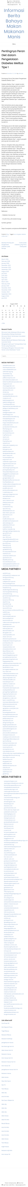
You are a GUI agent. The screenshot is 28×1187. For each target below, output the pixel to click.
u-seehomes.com (8, 492)
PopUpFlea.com (7, 441)
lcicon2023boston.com (9, 562)
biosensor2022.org (8, 600)
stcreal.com (6, 439)
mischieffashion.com (9, 496)
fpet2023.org (6, 504)
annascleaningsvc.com (10, 873)
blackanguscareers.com (11, 975)
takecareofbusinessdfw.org (11, 416)
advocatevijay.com (8, 523)
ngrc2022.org (6, 508)
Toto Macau (5, 1089)
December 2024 (6, 288)
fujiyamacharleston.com (10, 694)
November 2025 (6, 267)
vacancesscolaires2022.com (11, 566)
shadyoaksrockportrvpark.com (12, 641)
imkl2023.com (7, 553)
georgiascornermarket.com (11, 665)
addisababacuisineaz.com (11, 1012)
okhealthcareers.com (9, 365)
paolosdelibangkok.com (10, 729)
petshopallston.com (9, 834)
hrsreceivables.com (8, 457)
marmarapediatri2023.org (10, 592)
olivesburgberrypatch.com (11, 883)
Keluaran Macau (6, 1035)
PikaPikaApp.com (8, 414)
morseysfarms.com (8, 749)
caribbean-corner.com (10, 945)
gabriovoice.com (8, 826)
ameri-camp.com (7, 455)
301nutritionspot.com (10, 957)
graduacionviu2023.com (11, 861)
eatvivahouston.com (10, 816)
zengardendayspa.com (10, 865)
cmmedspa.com (8, 934)
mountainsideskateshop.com (12, 953)
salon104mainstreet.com (10, 675)
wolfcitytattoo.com (9, 875)
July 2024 (4, 298)
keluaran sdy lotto (7, 1150)
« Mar (3, 323)
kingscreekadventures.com (10, 423)
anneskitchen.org (9, 844)
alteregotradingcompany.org (11, 531)
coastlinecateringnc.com (11, 789)
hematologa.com (9, 804)
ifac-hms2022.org (8, 606)
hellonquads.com (8, 628)
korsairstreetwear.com (10, 832)
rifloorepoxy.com (9, 891)
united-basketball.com (10, 855)
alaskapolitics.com (8, 390)
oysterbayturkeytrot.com (11, 877)
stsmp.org (6, 392)
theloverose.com (9, 824)
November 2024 (6, 290)
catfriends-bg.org (8, 371)
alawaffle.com (8, 851)
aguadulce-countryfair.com (10, 708)
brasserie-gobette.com (9, 745)
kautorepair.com (7, 645)
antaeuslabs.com (8, 425)
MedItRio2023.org (8, 560)
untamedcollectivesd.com (11, 908)
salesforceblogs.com (9, 402)
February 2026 (6, 261)
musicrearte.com (7, 747)
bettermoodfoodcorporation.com (12, 382)
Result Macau (5, 1123)
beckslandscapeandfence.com (12, 785)
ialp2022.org (6, 602)
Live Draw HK (5, 1023)
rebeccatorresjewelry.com (10, 445)
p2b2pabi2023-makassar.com (11, 575)
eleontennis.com (7, 515)
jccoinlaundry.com (8, 643)
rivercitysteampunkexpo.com (12, 949)
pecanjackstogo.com (10, 863)
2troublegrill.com (9, 898)
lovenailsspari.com (8, 682)
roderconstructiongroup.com (11, 622)
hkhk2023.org (7, 545)
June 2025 (4, 275)
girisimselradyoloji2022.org (11, 596)
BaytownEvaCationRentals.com (12, 406)
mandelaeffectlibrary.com (10, 396)
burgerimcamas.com (10, 1014)
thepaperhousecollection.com (12, 914)
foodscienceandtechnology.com (13, 1008)
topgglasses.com (9, 838)
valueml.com (6, 443)
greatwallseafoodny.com (11, 822)
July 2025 (4, 273)
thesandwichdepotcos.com (10, 472)
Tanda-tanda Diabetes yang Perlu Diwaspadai (20, 244)
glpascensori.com (9, 889)
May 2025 (4, 277)
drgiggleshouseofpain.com (10, 474)
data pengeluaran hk (13, 4)
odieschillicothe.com (8, 653)
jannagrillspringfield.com (10, 692)
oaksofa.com (6, 767)
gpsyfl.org (6, 774)
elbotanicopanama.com (9, 639)
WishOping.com (7, 429)
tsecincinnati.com (8, 620)
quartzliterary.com (8, 686)
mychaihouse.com (8, 720)
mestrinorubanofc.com (10, 983)
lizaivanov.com (8, 806)
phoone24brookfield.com (10, 733)
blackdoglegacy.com (9, 814)
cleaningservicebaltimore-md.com (13, 783)
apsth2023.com (7, 558)
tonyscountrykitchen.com (10, 716)
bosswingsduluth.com (9, 712)
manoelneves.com (8, 394)
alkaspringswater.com (9, 677)
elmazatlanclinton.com (9, 649)
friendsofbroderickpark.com (11, 688)
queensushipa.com (8, 451)
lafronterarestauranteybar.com (13, 879)
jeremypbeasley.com (9, 470)
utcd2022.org (6, 598)
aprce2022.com (7, 533)
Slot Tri (4, 1085)
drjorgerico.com (7, 449)
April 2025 (4, 280)
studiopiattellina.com (9, 690)
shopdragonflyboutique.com (11, 739)
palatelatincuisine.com (10, 812)
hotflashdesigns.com (9, 476)
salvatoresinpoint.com (9, 486)
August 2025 (5, 271)
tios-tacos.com (8, 857)
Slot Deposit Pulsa (7, 1027)
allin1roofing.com (9, 926)
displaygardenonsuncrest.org (11, 755)
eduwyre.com (6, 498)
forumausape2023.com (9, 551)
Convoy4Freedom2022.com (10, 541)
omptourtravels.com (10, 992)
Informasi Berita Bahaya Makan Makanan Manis (14, 23)
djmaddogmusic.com (10, 922)
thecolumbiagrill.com (9, 583)
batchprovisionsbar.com (10, 743)
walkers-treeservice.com (11, 904)
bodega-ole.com (8, 979)
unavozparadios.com (9, 635)
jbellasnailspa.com (8, 718)
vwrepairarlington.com (10, 781)
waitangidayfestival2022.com (11, 564)
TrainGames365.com (9, 404)
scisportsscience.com (10, 1010)
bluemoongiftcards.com (11, 947)
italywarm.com (8, 1002)
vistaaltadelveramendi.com (11, 787)
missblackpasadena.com (11, 842)
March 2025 (5, 282)
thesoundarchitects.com (11, 924)
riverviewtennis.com (8, 751)
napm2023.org (7, 547)
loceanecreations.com (10, 961)
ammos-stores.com (9, 959)
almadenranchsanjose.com (10, 521)
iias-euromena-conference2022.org (13, 610)
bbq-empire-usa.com (9, 757)
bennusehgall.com (8, 618)
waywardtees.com (8, 376)
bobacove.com (7, 731)
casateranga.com (9, 900)
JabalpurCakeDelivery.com (10, 408)
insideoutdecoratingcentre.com (12, 484)
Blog (7, 234)
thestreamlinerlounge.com (11, 981)
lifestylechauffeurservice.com (11, 480)
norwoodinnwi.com (9, 971)
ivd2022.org (6, 612)
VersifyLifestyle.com (8, 421)
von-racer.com (7, 671)
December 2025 (6, 265)
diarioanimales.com (8, 630)
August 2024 (5, 296)
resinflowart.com (9, 828)
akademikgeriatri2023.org (10, 590)
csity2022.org (6, 614)
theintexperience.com (9, 367)
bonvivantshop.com (8, 433)
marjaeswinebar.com (9, 647)
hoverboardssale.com (9, 388)
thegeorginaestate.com (9, 725)
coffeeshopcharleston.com (10, 673)
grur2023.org (6, 543)
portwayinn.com (8, 920)
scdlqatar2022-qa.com (9, 581)
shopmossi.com (8, 906)
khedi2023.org (7, 588)
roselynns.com (7, 398)
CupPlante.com (7, 435)
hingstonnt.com (7, 384)
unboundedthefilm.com (9, 369)
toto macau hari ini (7, 1058)
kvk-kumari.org (8, 1006)
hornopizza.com (8, 799)
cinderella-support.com (9, 461)
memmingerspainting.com (10, 468)
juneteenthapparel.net (10, 1000)
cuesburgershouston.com (11, 791)
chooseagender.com (8, 386)
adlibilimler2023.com (9, 525)
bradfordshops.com (8, 519)
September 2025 (6, 269)
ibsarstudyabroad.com (9, 616)
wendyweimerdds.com (9, 453)
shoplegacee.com (8, 431)
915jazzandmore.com (9, 706)
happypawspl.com (8, 661)
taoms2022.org (7, 608)
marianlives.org (7, 374)
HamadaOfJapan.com (9, 418)
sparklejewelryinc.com (10, 867)
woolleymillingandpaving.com (12, 894)
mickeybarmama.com (9, 735)
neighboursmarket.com (11, 973)
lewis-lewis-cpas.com (9, 513)
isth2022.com (6, 573)
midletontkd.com (9, 936)
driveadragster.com (9, 802)
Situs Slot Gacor (6, 1081)
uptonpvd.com (8, 896)
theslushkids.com (9, 885)
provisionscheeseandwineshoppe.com (14, 585)
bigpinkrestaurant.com (9, 463)
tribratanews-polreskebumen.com (14, 994)
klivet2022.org (7, 604)
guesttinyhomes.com (10, 808)
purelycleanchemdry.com (10, 427)
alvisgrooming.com (8, 722)
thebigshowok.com (9, 818)
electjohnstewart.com (10, 990)
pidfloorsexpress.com (9, 378)
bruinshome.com (9, 871)
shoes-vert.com (7, 637)
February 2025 (6, 284)
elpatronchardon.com (9, 696)
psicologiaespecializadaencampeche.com (15, 793)
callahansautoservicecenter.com (12, 663)
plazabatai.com (7, 624)
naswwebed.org (7, 527)
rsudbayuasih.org (9, 996)
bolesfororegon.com (10, 977)
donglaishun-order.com (9, 698)
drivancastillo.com (9, 932)
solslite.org (7, 918)
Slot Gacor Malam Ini (8, 1100)
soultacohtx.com (7, 769)
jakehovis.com (7, 710)
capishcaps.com (7, 772)
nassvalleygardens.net (10, 988)
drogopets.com (7, 761)
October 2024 (5, 292)
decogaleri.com (7, 632)
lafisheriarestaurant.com (10, 704)
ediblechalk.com (7, 763)
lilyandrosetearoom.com (11, 881)
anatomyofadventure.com (11, 930)
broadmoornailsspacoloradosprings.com (16, 840)
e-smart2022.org (7, 506)
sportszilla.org (7, 741)
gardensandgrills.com (10, 939)
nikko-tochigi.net (9, 943)
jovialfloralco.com (8, 488)
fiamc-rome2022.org (8, 700)
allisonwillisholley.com (10, 916)
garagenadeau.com (8, 478)
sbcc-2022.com (7, 537)
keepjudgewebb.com (10, 928)
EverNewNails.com (8, 482)
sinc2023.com (6, 579)
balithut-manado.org (9, 529)
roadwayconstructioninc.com (11, 737)
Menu (14, 44)
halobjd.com (6, 410)
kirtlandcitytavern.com (10, 955)
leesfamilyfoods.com (9, 511)
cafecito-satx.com (9, 859)
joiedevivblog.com (9, 965)
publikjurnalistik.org (10, 998)
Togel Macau (5, 1031)
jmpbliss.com (6, 447)
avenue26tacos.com (9, 836)
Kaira (15, 1183)
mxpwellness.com (9, 910)
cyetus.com (6, 517)
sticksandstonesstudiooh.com (12, 902)
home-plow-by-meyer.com (11, 810)
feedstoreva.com (7, 759)
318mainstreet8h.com (9, 680)
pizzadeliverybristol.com (10, 657)
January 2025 (5, 286)
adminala (21, 73)
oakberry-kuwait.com (9, 684)
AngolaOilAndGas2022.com (10, 539)
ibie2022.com (6, 535)
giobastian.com (8, 887)
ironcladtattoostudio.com (11, 869)
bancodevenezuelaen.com (10, 380)
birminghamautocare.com (10, 714)
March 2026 (5, 259)
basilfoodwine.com (9, 941)
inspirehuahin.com (8, 466)
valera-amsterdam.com (10, 967)
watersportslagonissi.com (10, 494)
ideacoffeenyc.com (8, 651)
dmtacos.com (7, 795)
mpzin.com (6, 437)
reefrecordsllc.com (9, 849)
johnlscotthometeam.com (10, 490)
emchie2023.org (7, 594)
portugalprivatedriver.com (10, 669)
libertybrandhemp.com (10, 969)
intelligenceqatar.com (9, 412)
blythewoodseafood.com (10, 727)
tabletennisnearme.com (9, 765)
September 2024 (6, 294)
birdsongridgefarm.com (11, 963)
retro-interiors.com (8, 500)
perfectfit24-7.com (8, 667)
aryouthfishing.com (9, 853)
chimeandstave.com (9, 820)
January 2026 (5, 263)
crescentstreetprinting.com (12, 797)
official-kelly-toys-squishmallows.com (13, 753)
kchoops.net (7, 951)
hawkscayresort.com (9, 626)
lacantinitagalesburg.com (10, 655)
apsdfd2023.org (7, 549)
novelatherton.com (9, 986)
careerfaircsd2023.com (9, 555)
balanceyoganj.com (8, 400)
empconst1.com (7, 459)
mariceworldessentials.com (10, 702)
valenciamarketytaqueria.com (12, 846)
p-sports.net (7, 830)
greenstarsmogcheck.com (10, 659)
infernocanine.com (9, 912)
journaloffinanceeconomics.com (13, 1004)
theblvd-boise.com (8, 502)
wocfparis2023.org (8, 577)
